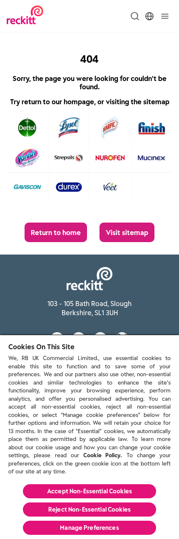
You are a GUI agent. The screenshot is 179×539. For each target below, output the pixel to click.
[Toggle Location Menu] (149, 16)
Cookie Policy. (102, 455)
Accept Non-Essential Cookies (89, 491)
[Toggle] (164, 16)
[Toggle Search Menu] (135, 16)
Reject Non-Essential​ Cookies (89, 509)
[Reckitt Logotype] (25, 16)
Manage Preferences (89, 528)
